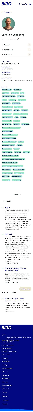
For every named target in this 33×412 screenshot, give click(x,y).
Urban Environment (17, 176)
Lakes (16, 117)
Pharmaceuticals (6, 124)
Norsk (23, 4)
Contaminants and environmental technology (18, 80)
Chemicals (23, 117)
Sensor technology (7, 173)
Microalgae (16, 124)
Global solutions (6, 114)
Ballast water (21, 100)
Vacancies (5, 382)
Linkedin (5, 404)
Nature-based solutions (8, 145)
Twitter (5, 392)
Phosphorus (25, 110)
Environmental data (7, 131)
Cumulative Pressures (18, 169)
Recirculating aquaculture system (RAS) (12, 166)
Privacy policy (6, 388)
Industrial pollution (7, 117)
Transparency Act (7, 385)
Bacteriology (12, 100)
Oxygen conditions (7, 152)
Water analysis (6, 180)
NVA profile (7, 74)
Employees (7, 12)
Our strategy (6, 378)
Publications (17, 54)
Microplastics (25, 124)
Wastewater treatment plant (9, 162)
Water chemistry (16, 180)
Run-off (4, 100)
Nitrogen (19, 145)
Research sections (7, 368)
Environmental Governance (20, 114)
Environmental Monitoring (9, 138)
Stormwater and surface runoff (10, 155)
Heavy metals (5, 176)
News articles (17, 50)
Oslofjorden (26, 152)
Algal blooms (14, 93)
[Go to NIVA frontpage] (10, 4)
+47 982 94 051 (8, 69)
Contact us (6, 375)
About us (5, 371)
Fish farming (18, 152)
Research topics (7, 354)
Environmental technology (9, 141)
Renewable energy (6, 110)
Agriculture (17, 120)
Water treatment (6, 89)
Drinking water (16, 103)
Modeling (21, 141)
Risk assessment (6, 169)
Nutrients (16, 148)
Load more (26, 289)
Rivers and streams (7, 107)
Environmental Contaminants (9, 134)
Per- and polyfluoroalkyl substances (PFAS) (13, 159)
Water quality (17, 89)
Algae (22, 93)
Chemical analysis (6, 120)
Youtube (5, 396)
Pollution (16, 110)
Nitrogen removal (6, 148)
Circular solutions (19, 173)
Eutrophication (18, 107)
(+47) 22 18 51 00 (9, 345)
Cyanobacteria (6, 103)
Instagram (5, 400)
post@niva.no (8, 348)
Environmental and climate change (11, 127)
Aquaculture (5, 93)
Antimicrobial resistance (8, 96)
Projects (17, 45)
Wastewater (20, 96)
